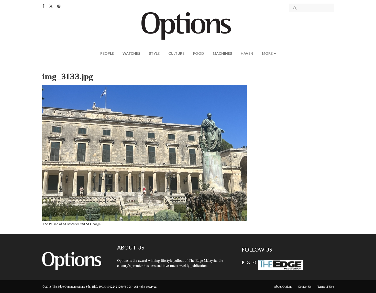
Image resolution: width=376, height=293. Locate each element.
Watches (131, 53)
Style (154, 53)
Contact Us (305, 286)
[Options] (188, 25)
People (107, 53)
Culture (176, 53)
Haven (247, 53)
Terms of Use (325, 286)
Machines (222, 53)
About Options (283, 286)
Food (198, 53)
